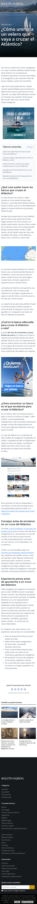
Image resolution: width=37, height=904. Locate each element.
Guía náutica (6, 840)
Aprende (5, 789)
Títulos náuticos (7, 823)
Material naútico (7, 837)
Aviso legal (5, 871)
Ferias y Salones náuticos (10, 812)
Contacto (5, 863)
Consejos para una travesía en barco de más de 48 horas (27, 743)
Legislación (5, 815)
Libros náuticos (7, 835)
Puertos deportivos (8, 874)
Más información (27, 902)
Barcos (4, 807)
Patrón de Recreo (8, 848)
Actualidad (5, 792)
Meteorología (6, 820)
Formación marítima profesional (13, 853)
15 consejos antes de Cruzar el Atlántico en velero (8, 722)
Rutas (4, 843)
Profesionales (6, 797)
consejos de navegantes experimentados (17, 552)
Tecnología (5, 810)
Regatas (4, 818)
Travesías (6, 25)
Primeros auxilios (8, 826)
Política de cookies (8, 866)
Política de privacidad (9, 868)
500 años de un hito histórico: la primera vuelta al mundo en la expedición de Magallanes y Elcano (8, 745)
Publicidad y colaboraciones (12, 876)
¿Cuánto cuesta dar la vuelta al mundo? (26, 721)
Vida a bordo (6, 795)
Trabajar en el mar (8, 851)
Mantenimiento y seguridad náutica (14, 828)
